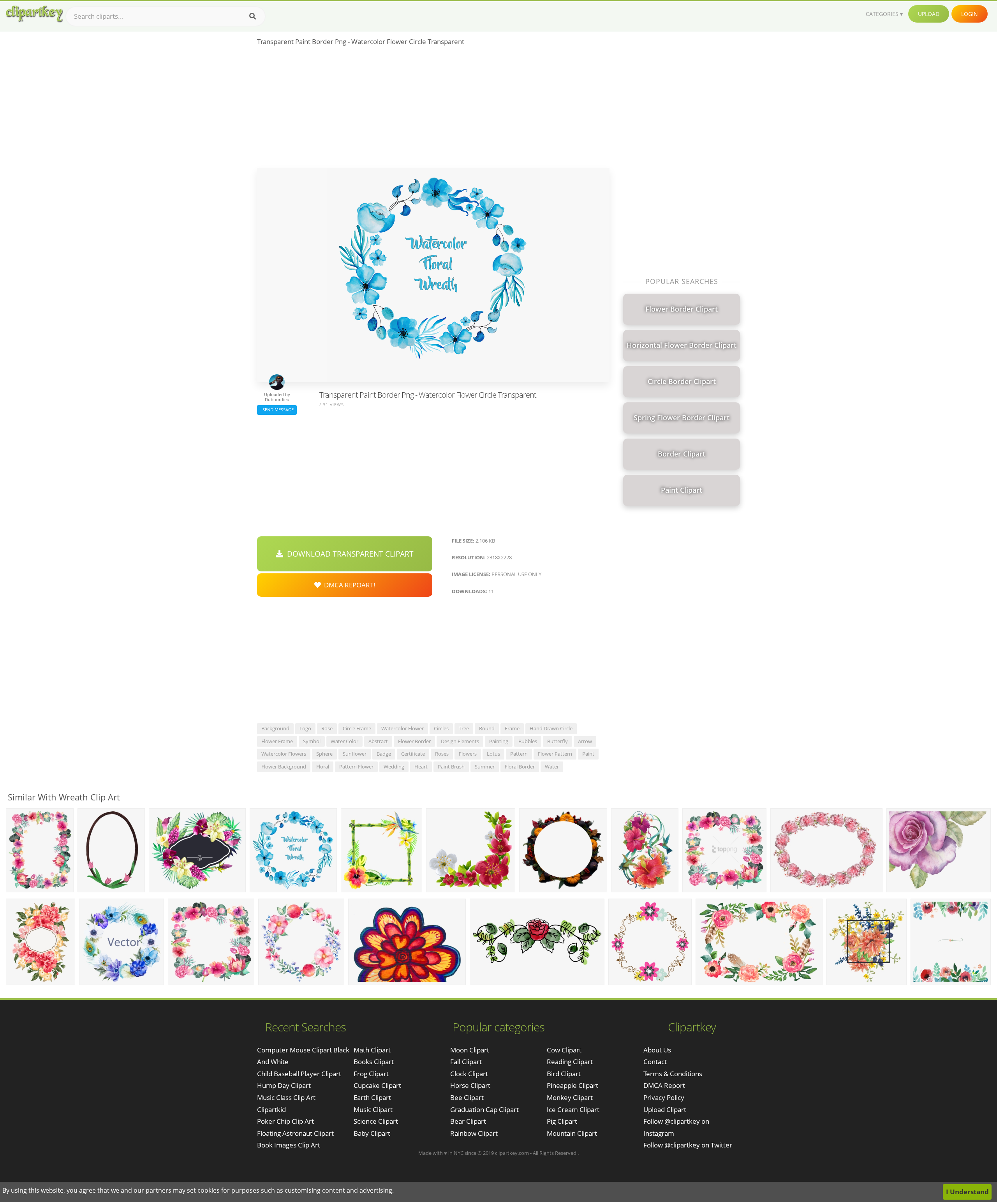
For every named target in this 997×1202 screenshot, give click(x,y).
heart (421, 766)
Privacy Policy (663, 1097)
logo (305, 728)
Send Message (277, 409)
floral (322, 766)
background (275, 728)
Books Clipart (374, 1061)
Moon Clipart (469, 1049)
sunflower (354, 753)
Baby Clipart (372, 1133)
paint (588, 753)
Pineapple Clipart (572, 1085)
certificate (413, 753)
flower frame (277, 741)
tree (464, 728)
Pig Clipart (562, 1121)
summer (485, 766)
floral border (520, 766)
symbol (312, 741)
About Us (657, 1049)
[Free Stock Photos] (34, 14)
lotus (493, 753)
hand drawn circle (551, 728)
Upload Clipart (664, 1109)
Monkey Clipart (570, 1097)
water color (344, 741)
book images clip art (288, 1144)
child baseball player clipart (299, 1073)
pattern (519, 753)
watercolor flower (402, 728)
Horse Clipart (470, 1085)
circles (441, 728)
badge (384, 753)
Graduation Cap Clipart (484, 1109)
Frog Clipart (371, 1073)
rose (327, 728)
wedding (394, 766)
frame (512, 728)
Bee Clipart (467, 1097)
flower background (283, 766)
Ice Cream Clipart (573, 1109)
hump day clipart (284, 1085)
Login (969, 14)
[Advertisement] (433, 109)
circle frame (357, 728)
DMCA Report (664, 1085)
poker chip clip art (285, 1121)
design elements (460, 741)
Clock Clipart (469, 1073)
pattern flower (356, 766)
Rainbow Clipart (474, 1133)
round (487, 728)
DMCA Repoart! (348, 584)
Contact (655, 1061)
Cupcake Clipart (377, 1085)
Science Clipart (376, 1121)
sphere (324, 753)
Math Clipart (372, 1049)
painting (498, 741)
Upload (928, 14)
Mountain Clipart (572, 1133)
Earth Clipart (372, 1097)
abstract (378, 741)
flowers (468, 753)
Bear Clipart (468, 1121)
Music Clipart (373, 1109)
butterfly (557, 741)
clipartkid (271, 1109)
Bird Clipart (564, 1073)
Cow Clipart (564, 1049)
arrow (585, 741)
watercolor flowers (283, 753)
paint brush (451, 766)
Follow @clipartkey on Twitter (687, 1144)
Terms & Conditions (672, 1073)
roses (442, 753)
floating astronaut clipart (295, 1133)
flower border (414, 741)
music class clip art (286, 1097)
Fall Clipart (466, 1061)
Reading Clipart (570, 1061)
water (552, 766)
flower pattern (555, 753)
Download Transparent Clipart (348, 554)
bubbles (527, 741)
